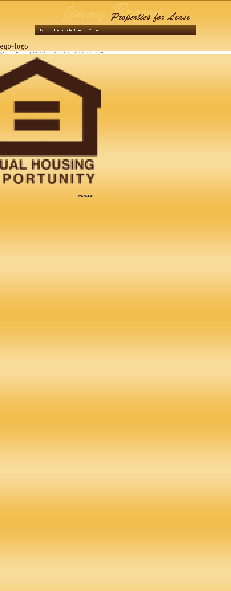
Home (43, 30)
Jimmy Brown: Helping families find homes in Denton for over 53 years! (66, 52)
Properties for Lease (68, 30)
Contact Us (96, 30)
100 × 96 (22, 52)
